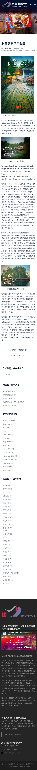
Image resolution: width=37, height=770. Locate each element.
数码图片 (6, 514)
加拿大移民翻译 (8, 489)
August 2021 (7, 442)
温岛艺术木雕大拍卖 (18, 356)
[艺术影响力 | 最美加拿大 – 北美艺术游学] (14, 4)
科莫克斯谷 (6, 541)
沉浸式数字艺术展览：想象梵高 (13, 402)
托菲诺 (5, 537)
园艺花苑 (6, 492)
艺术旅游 (27, 50)
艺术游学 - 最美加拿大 (18, 26)
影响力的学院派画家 (10, 395)
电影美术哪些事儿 (9, 391)
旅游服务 (15, 50)
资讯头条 (32, 50)
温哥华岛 (21, 50)
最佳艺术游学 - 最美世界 (13, 734)
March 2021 (7, 449)
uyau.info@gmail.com (12, 753)
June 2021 (6, 445)
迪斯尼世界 (6, 580)
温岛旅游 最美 (7, 49)
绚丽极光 (6, 555)
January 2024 (8, 420)
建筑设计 (6, 503)
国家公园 (6, 496)
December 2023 (9, 424)
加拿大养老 (6, 485)
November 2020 (9, 456)
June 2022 (7, 428)
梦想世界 (6, 521)
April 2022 (6, 431)
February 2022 (8, 438)
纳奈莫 (5, 545)
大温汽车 (6, 499)
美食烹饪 (6, 559)
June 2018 (6, 470)
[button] (31, 4)
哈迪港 (5, 530)
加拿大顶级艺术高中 (10, 405)
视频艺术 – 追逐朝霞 (10, 573)
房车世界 (9, 50)
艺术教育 (6, 562)
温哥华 (5, 524)
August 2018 (7, 463)
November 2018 (8, 460)
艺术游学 (6, 569)
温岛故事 (6, 552)
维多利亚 (6, 548)
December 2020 (9, 452)
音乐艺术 (6, 584)
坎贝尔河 (3, 50)
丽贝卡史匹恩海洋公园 (19, 350)
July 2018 (6, 467)
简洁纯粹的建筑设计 (10, 398)
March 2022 (7, 435)
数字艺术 (6, 510)
